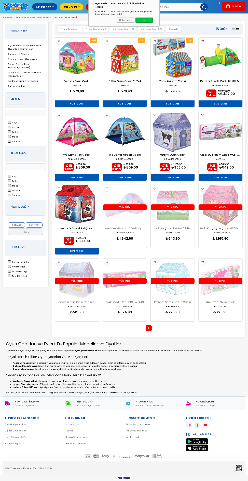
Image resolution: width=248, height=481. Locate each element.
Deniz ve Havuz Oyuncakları (23, 59)
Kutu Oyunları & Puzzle (18, 437)
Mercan (16, 190)
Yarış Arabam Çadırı (172, 81)
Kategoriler (43, 6)
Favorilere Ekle (59, 41)
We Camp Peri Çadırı (76, 155)
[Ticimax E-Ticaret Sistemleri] (124, 478)
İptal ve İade (133, 437)
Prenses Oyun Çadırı (77, 81)
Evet (144, 20)
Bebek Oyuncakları (16, 424)
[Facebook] (197, 425)
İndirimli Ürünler (20, 262)
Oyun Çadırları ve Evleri (20, 49)
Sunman (16, 141)
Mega (15, 136)
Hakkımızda (72, 424)
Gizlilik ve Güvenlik (76, 443)
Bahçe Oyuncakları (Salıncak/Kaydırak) (19, 66)
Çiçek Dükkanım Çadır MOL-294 (220, 155)
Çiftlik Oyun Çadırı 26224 (124, 81)
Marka (15, 99)
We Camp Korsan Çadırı (125, 155)
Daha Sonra (125, 20)
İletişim (69, 430)
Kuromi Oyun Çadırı (172, 155)
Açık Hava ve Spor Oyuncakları (25, 45)
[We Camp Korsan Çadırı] (125, 131)
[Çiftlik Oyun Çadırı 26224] (125, 58)
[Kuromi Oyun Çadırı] (173, 131)
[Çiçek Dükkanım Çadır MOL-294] (220, 131)
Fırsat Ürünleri (19, 276)
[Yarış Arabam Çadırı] (173, 58)
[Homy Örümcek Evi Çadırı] (77, 205)
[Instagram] (189, 425)
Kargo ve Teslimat (136, 430)
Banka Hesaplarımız (77, 437)
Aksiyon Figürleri (14, 443)
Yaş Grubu (70, 6)
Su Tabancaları (16, 86)
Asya (15, 122)
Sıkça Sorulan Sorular (138, 424)
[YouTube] (205, 425)
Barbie (15, 127)
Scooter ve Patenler (19, 54)
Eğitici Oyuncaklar (15, 430)
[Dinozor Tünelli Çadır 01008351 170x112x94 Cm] (220, 58)
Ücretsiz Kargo (20, 271)
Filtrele (25, 232)
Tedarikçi (17, 153)
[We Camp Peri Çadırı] (77, 131)
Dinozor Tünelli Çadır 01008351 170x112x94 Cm (220, 81)
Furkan (15, 132)
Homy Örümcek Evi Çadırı (76, 228)
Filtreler (16, 247)
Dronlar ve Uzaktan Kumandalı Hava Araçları (24, 74)
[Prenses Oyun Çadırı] (77, 58)
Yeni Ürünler (18, 266)
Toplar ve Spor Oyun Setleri (23, 81)
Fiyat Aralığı (19, 206)
